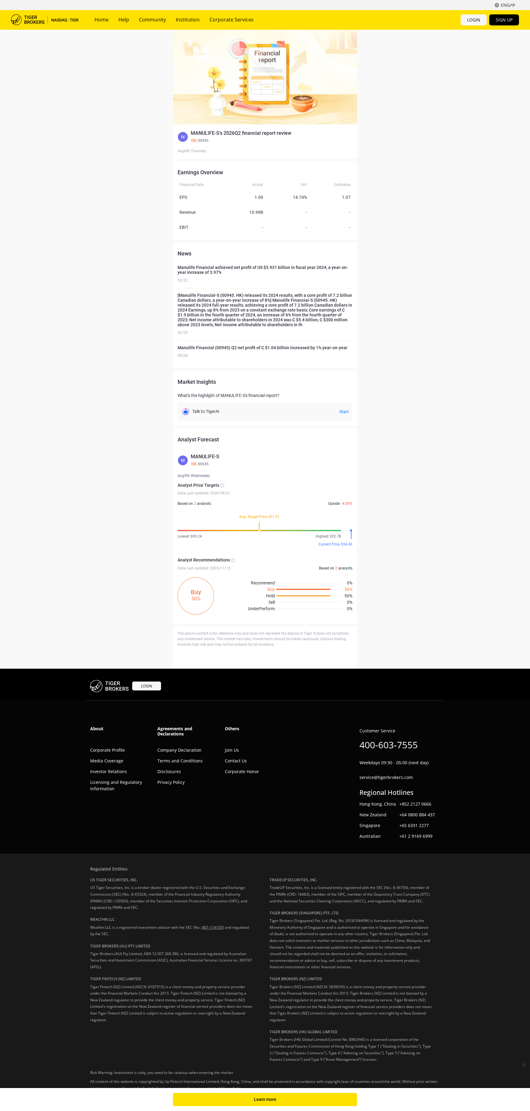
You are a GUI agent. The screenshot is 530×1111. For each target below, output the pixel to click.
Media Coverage (106, 761)
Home (101, 19)
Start (344, 411)
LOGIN (473, 20)
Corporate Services (231, 19)
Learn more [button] (265, 1099)
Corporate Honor (242, 771)
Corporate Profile (107, 750)
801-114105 (212, 927)
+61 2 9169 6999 (415, 836)
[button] (265, 137)
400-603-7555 (388, 745)
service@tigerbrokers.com (386, 777)
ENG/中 (508, 5)
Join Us (232, 750)
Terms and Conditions (180, 761)
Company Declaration (179, 750)
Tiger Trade (45, 19)
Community (152, 19)
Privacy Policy (171, 782)
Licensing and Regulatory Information (116, 785)
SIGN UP (504, 20)
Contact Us (236, 761)
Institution (188, 19)
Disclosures (169, 771)
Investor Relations (108, 771)
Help (123, 19)
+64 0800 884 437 (417, 815)
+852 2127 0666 (415, 804)
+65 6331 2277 (414, 825)
